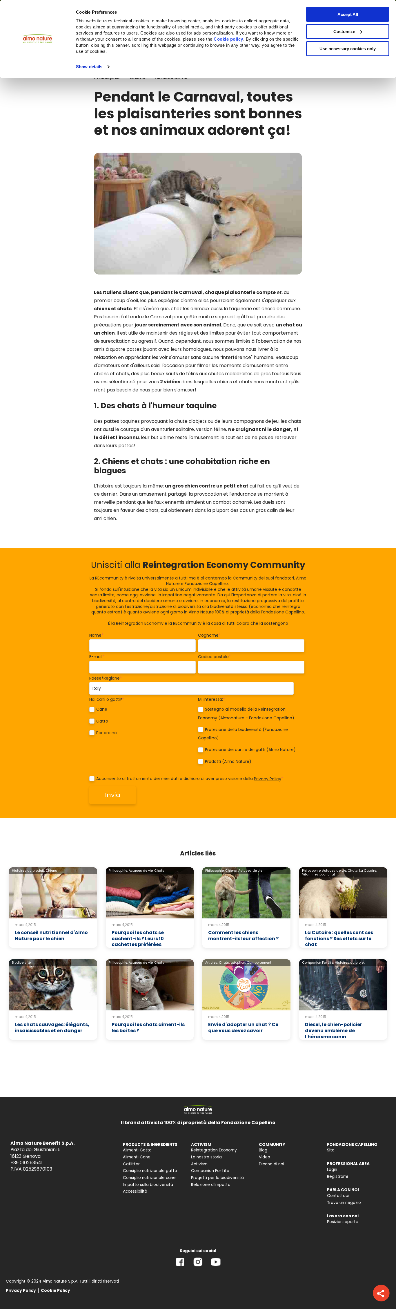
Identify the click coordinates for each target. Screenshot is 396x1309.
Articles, (211, 962)
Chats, (353, 870)
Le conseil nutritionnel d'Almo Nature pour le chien (51, 935)
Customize (344, 31)
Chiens (51, 870)
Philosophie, (118, 870)
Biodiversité (21, 962)
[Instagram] (198, 1266)
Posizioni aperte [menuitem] (342, 1222)
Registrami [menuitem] (337, 1176)
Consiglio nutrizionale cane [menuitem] (149, 1177)
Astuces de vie (250, 870)
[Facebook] (180, 1266)
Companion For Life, (318, 962)
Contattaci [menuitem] (338, 1195)
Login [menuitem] (332, 1169)
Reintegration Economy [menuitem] (214, 1150)
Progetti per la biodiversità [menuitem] (217, 1177)
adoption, (238, 962)
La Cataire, (368, 870)
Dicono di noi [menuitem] (271, 1164)
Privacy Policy (267, 779)
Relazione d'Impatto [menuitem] (210, 1184)
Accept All (347, 14)
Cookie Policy (55, 1290)
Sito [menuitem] (331, 1150)
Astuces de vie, (141, 870)
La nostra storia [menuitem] (206, 1157)
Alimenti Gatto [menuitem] (137, 1150)
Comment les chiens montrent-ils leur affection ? (243, 935)
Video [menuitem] (264, 1157)
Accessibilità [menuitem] (135, 1191)
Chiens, (231, 870)
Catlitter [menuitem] (131, 1164)
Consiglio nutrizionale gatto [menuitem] (150, 1170)
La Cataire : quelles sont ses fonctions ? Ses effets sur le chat (339, 938)
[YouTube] (216, 1266)
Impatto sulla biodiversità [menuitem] (148, 1184)
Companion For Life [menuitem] (210, 1170)
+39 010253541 (26, 1162)
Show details (89, 66)
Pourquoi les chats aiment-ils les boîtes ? (148, 1027)
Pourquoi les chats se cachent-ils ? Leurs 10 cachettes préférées (138, 938)
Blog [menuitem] (263, 1150)
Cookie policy (228, 39)
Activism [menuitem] (199, 1164)
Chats (159, 870)
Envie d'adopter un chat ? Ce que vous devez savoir (243, 1027)
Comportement (259, 962)
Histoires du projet (350, 962)
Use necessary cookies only (347, 48)
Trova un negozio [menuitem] (344, 1202)
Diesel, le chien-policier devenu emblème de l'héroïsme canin (333, 1030)
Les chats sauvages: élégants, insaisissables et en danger (52, 1027)
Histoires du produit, (28, 870)
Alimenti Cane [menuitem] (136, 1157)
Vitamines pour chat (318, 874)
